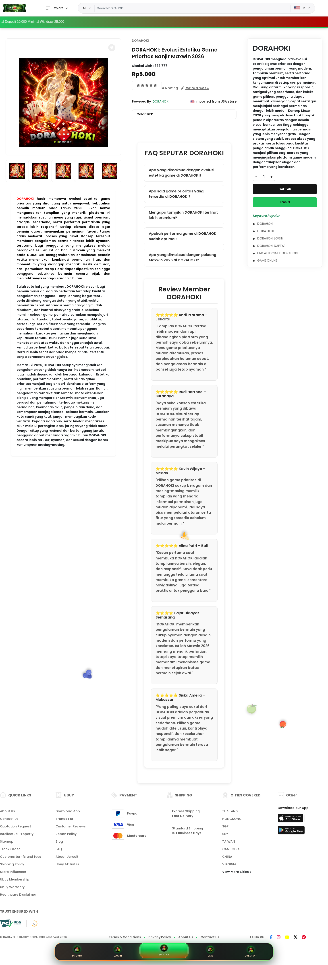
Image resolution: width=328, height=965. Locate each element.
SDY (225, 834)
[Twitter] (295, 937)
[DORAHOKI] (14, 8)
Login (118, 955)
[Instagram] (278, 937)
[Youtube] (287, 937)
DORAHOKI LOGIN (270, 238)
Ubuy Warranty (12, 887)
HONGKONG (232, 819)
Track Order (10, 849)
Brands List (64, 819)
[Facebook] (271, 937)
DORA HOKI (265, 231)
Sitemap (6, 841)
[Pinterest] (304, 937)
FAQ (59, 849)
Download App (68, 811)
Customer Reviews (71, 826)
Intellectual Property (16, 834)
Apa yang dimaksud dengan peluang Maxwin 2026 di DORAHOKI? (182, 257)
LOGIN (285, 202)
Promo (77, 955)
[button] (111, 47)
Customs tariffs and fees (20, 856)
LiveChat (251, 955)
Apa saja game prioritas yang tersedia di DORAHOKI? (176, 194)
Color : (145, 114)
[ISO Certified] (32, 923)
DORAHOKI (25, 198)
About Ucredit (67, 856)
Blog (59, 841)
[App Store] (291, 819)
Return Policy (66, 834)
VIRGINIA (229, 864)
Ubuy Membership (14, 879)
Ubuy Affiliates (67, 864)
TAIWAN (228, 841)
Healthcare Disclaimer (18, 894)
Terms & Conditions (125, 937)
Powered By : (142, 101)
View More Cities (236, 872)
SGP (225, 826)
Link (210, 955)
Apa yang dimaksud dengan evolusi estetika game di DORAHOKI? (181, 172)
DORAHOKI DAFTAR (271, 245)
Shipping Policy (12, 864)
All (85, 8)
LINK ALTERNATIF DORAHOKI (277, 253)
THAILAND (230, 811)
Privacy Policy (159, 937)
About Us (7, 811)
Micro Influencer (13, 872)
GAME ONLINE (267, 260)
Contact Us (9, 819)
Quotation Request (15, 826)
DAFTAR (284, 189)
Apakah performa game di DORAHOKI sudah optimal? (183, 236)
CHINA (227, 856)
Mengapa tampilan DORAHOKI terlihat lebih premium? (183, 215)
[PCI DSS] (10, 924)
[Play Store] (291, 831)
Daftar (164, 954)
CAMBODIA (231, 849)
